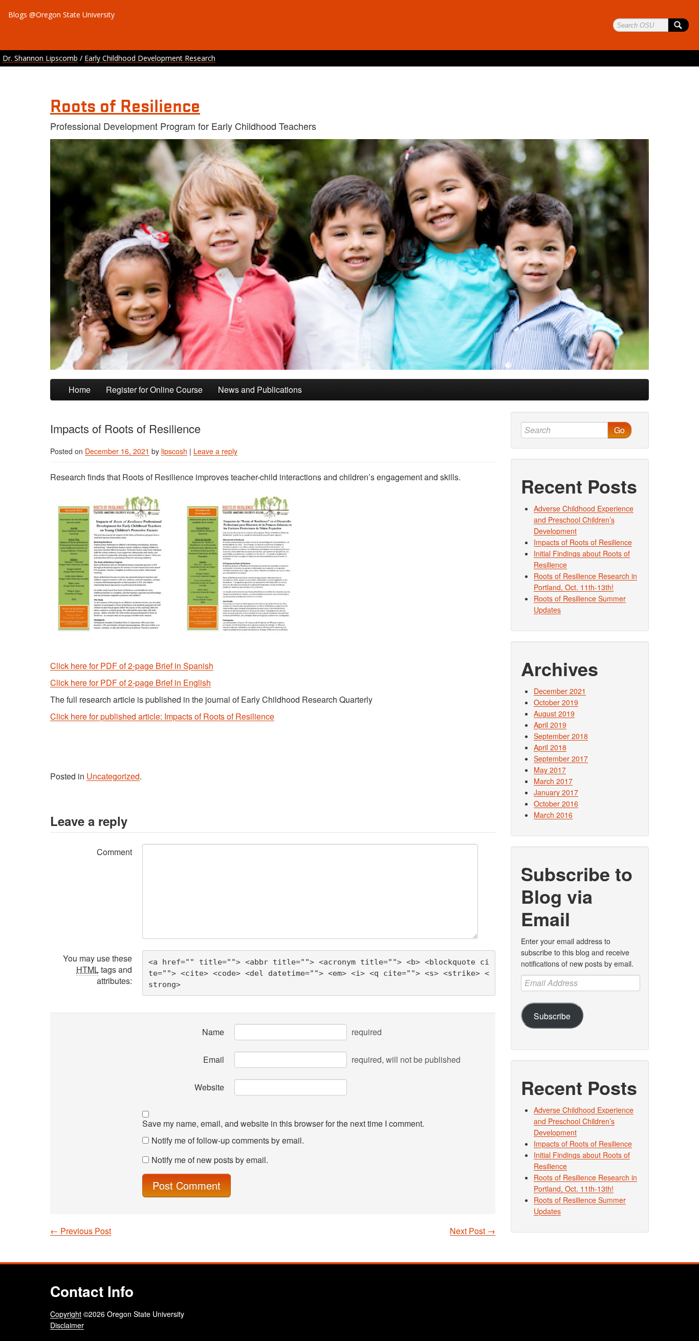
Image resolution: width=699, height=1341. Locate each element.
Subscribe (552, 1015)
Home (80, 389)
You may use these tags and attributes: (97, 969)
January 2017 (556, 792)
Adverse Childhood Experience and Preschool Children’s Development (584, 519)
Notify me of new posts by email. (209, 1160)
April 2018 (550, 747)
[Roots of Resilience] (349, 254)
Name (213, 1032)
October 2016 (556, 803)
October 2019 (556, 702)
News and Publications (260, 389)
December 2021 (560, 691)
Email (213, 1059)
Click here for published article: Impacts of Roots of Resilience (162, 716)
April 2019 (550, 725)
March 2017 (553, 781)
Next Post (472, 1231)
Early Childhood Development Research (149, 58)
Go (619, 430)
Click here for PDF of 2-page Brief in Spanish (131, 666)
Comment (114, 852)
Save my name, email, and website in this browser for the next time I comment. (283, 1123)
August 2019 (554, 713)
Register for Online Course (154, 389)
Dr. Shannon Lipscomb (40, 58)
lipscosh (174, 451)
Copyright (65, 1314)
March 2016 (553, 815)
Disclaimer (67, 1325)
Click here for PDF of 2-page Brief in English (130, 682)
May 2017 (550, 770)
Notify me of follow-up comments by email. (227, 1140)
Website (209, 1087)
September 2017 (561, 758)
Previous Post (80, 1231)
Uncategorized (113, 776)
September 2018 (561, 736)
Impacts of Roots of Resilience (583, 542)
